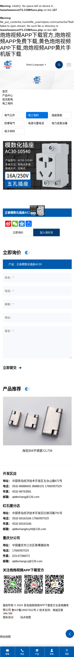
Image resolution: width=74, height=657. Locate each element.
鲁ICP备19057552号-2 (25, 609)
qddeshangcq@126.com (27, 561)
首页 (5, 91)
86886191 (38, 486)
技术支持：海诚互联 (51, 609)
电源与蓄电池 (36, 123)
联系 (52, 654)
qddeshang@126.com (25, 496)
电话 (22, 654)
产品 (37, 654)
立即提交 (10, 368)
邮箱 (7, 654)
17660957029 (53, 486)
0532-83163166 (21, 518)
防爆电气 (9, 123)
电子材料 (9, 131)
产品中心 (7, 95)
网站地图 (5, 636)
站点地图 (25, 617)
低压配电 (7, 99)
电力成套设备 (60, 123)
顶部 (67, 654)
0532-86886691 (21, 486)
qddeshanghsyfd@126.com (29, 529)
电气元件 (9, 115)
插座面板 (57, 115)
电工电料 (7, 103)
